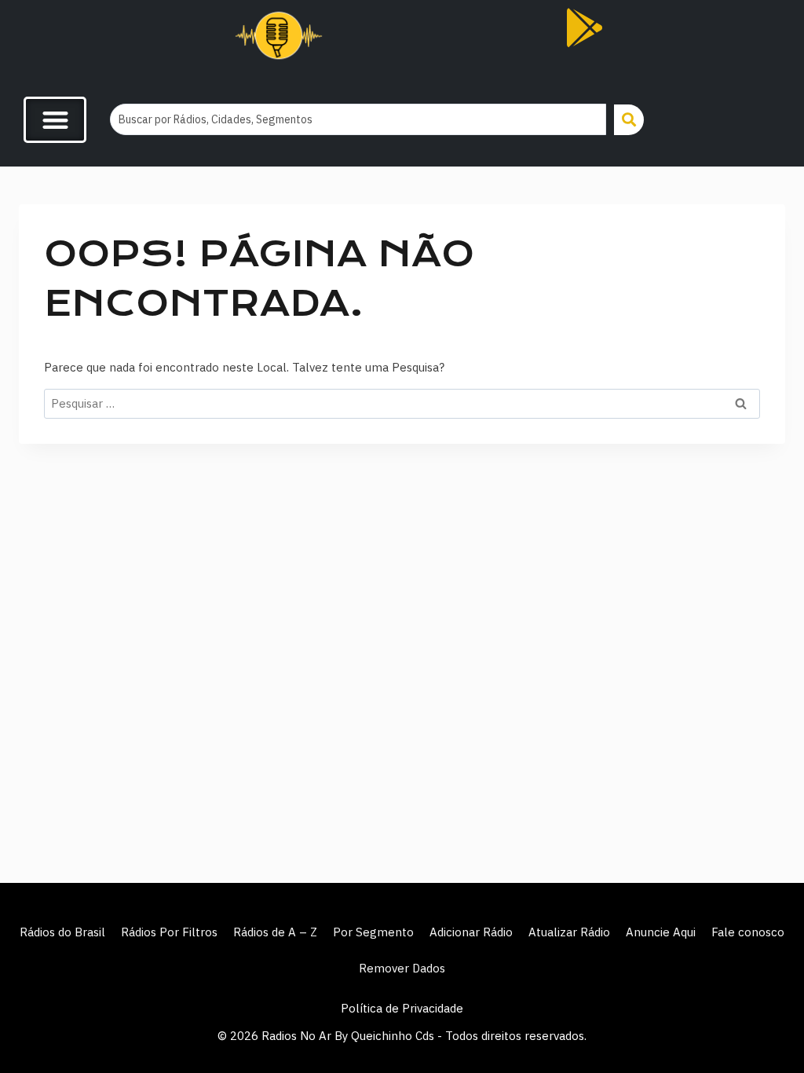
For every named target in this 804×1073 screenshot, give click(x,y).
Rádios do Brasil (62, 932)
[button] (55, 120)
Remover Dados (402, 968)
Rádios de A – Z (275, 932)
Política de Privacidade (402, 1008)
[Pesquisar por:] (402, 403)
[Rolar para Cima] (766, 1027)
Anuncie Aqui (661, 932)
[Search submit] (629, 119)
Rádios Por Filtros (169, 932)
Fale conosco (747, 932)
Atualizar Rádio (569, 932)
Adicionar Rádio (471, 932)
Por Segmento (373, 932)
